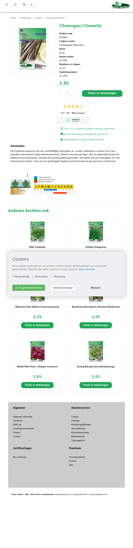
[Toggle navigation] (7, 4)
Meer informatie (87, 269)
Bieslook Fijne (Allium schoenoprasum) (37, 306)
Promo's (73, 461)
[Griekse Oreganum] (95, 231)
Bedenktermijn (78, 436)
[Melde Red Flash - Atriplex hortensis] (37, 351)
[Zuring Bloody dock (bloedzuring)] (95, 351)
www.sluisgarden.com (99, 494)
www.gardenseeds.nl (63, 494)
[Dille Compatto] (37, 231)
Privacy (16, 432)
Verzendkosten (78, 428)
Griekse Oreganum (95, 247)
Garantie (75, 420)
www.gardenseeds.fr (81, 494)
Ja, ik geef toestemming (28, 287)
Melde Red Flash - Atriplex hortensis (37, 366)
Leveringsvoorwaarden (23, 428)
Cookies (17, 436)
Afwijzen (95, 287)
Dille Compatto (37, 247)
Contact (75, 416)
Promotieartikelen (77, 457)
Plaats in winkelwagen (102, 93)
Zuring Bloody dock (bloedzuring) (96, 366)
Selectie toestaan (63, 287)
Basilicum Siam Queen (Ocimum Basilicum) (96, 306)
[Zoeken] (15, 4)
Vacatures (17, 420)
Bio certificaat (19, 457)
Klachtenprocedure (80, 432)
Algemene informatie (22, 416)
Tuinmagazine (78, 440)
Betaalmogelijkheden (81, 424)
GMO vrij (17, 424)
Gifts (71, 465)
